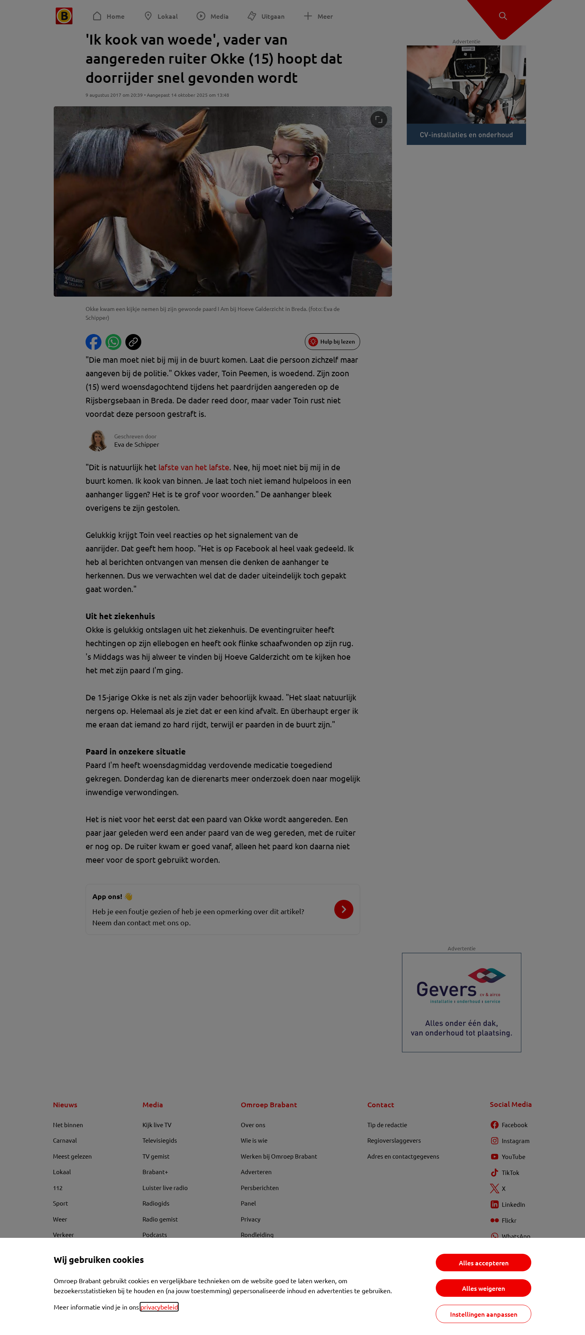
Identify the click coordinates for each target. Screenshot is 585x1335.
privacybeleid (159, 1307)
